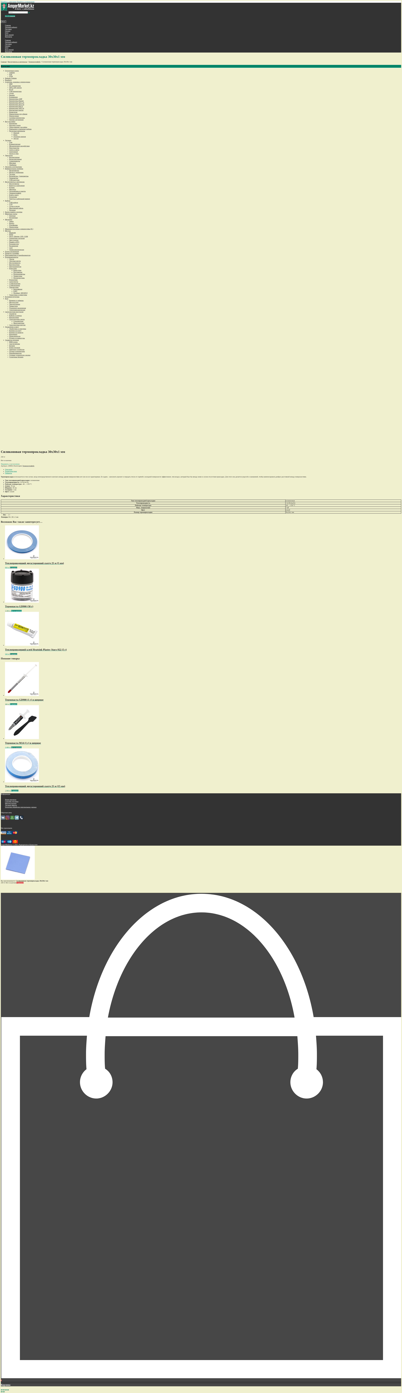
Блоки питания (14, 348)
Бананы (12, 95)
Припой (16, 133)
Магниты (12, 189)
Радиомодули (14, 244)
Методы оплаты (10, 803)
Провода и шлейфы (12, 253)
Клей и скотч (14, 195)
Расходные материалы (17, 131)
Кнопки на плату (15, 331)
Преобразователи (15, 353)
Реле (6, 299)
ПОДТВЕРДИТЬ (201, 891)
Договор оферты (11, 805)
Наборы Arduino (11, 78)
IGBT (15, 291)
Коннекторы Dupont (16, 101)
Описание (8, 469)
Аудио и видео (14, 206)
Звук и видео (13, 240)
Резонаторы (13, 280)
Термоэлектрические (16, 250)
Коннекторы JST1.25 (16, 103)
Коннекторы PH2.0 (16, 106)
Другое (16, 138)
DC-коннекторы (15, 86)
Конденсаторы (14, 265)
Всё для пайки (10, 121)
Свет (11, 248)
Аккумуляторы (14, 344)
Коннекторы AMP (15, 99)
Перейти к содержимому (26, 2)
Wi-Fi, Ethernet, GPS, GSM (18, 236)
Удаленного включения (17, 308)
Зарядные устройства (16, 349)
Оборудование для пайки (18, 127)
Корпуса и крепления (16, 186)
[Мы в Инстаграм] (7, 819)
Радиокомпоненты (11, 257)
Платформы (13, 225)
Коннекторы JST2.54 (16, 104)
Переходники (14, 116)
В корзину (13, 568)
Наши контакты (10, 800)
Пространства (14, 148)
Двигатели (9, 155)
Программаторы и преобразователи (17, 255)
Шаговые (12, 163)
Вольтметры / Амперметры (18, 176)
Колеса (11, 223)
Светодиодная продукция (14, 312)
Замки (11, 221)
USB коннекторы (15, 91)
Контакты (8, 37)
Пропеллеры (13, 227)
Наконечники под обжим (18, 114)
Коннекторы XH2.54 (16, 108)
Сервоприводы (14, 161)
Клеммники (13, 97)
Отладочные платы (12, 71)
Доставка (8, 29)
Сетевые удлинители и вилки (19, 355)
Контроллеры (14, 317)
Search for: (4, 12)
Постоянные (17, 272)
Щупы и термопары (16, 172)
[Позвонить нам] (21, 819)
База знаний (9, 35)
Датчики (8, 140)
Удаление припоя (19, 137)
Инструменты (14, 184)
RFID (11, 234)
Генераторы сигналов (17, 238)
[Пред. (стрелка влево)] (2, 1391)
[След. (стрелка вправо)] (4, 1391)
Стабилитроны (14, 285)
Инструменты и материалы (17, 62)
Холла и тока (14, 153)
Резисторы (13, 268)
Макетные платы (11, 214)
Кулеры (12, 187)
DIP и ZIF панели (15, 88)
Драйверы (12, 165)
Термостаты (13, 306)
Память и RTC (14, 242)
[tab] (203, 469)
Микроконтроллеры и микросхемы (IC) (19, 229)
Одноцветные (18, 321)
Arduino (12, 72)
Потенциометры (19, 274)
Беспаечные (13, 218)
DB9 (10, 84)
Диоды (11, 259)
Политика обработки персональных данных (21, 807)
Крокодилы (13, 112)
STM (11, 76)
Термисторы (17, 276)
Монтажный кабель (16, 208)
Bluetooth (12, 233)
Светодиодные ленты (17, 319)
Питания (12, 210)
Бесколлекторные (15, 159)
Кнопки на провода (16, 332)
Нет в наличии (16, 611)
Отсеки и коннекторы (17, 351)
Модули (8, 231)
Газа (10, 142)
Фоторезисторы (19, 278)
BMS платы (13, 342)
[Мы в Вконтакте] (3, 819)
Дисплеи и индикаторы (13, 167)
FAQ (6, 33)
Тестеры (12, 174)
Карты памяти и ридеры (13, 212)
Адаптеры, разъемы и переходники (17, 82)
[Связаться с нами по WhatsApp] (12, 819)
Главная (8, 25)
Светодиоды (13, 282)
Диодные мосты (15, 261)
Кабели (7, 201)
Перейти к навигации (8, 2)
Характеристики (11, 471)
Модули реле (13, 302)
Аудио (11, 93)
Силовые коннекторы (17, 118)
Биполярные (17, 289)
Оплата (7, 31)
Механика (8, 219)
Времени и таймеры (16, 300)
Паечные (12, 216)
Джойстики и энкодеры (17, 329)
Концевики (13, 334)
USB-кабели (13, 202)
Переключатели (14, 336)
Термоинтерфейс (34, 62)
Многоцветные (18, 323)
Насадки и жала (15, 125)
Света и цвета (14, 150)
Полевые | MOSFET (20, 293)
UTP (10, 204)
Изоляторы (13, 123)
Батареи (12, 346)
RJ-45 (11, 89)
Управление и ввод (12, 327)
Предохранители (15, 267)
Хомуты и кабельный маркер (19, 199)
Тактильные (13, 152)
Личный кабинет (11, 27)
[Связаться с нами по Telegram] (17, 819)
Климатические (14, 144)
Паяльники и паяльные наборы (20, 129)
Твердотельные (14, 304)
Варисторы (17, 270)
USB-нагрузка (14, 180)
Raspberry (8, 80)
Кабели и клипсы (15, 315)
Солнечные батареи (16, 357)
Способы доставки (11, 801)
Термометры (13, 178)
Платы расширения (12, 251)
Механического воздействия (19, 146)
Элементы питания (12, 340)
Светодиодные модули (17, 325)
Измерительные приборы (14, 169)
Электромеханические (17, 310)
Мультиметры (14, 170)
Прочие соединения (16, 120)
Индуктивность (14, 263)
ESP (10, 74)
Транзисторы (14, 287)
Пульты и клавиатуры (17, 338)
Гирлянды (12, 314)
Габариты (8, 473)
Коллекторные (14, 157)
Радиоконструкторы (12, 297)
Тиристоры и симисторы (18, 295)
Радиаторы (13, 197)
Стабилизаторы (14, 283)
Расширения (13, 246)
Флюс (15, 135)
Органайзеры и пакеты (17, 191)
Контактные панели (16, 110)
